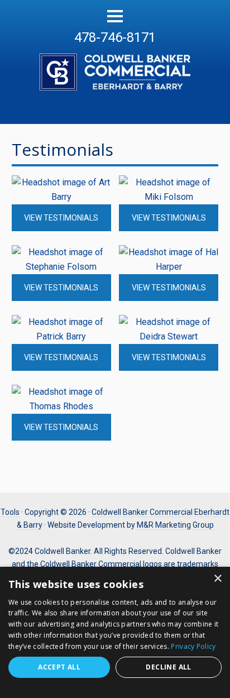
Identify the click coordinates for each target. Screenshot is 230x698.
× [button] (217, 579)
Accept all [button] (59, 667)
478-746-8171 (115, 37)
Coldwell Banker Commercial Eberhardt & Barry (115, 66)
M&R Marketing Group (175, 524)
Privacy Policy (193, 646)
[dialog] (115, 632)
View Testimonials (61, 217)
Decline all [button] (168, 667)
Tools (10, 512)
